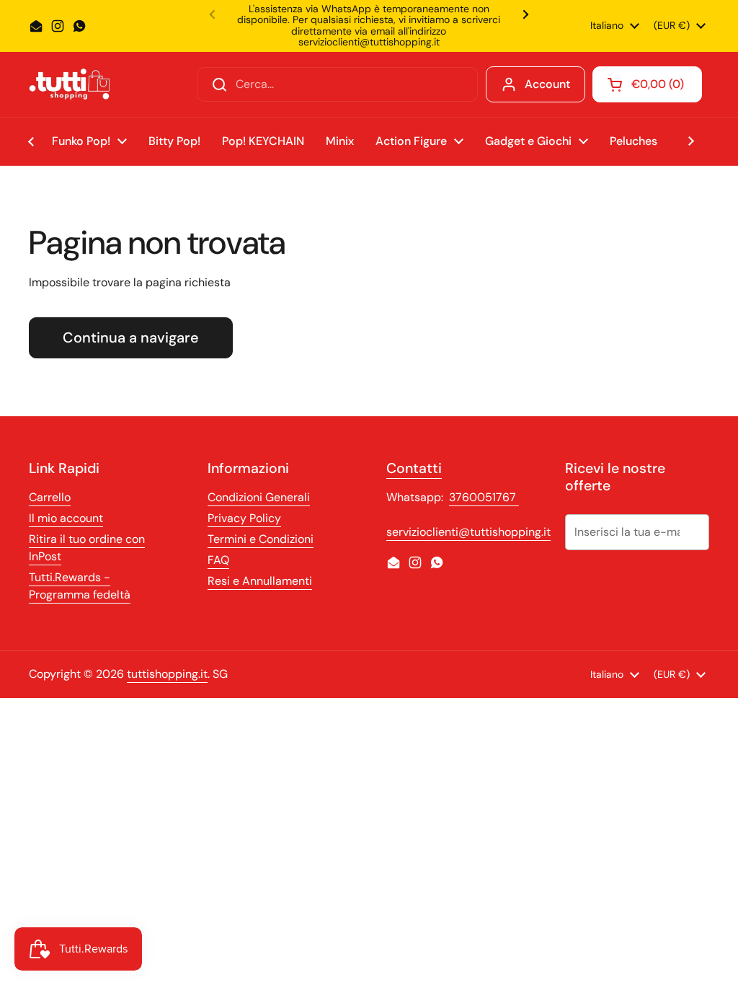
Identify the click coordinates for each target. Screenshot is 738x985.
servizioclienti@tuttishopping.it (468, 531)
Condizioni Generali (259, 497)
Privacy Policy (244, 518)
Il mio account (66, 518)
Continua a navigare (131, 337)
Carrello (50, 497)
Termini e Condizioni (261, 539)
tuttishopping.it (167, 673)
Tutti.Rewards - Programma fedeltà (79, 586)
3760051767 (484, 497)
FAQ (218, 559)
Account (547, 84)
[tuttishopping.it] (69, 84)
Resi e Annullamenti (260, 580)
